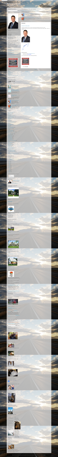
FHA (8, 119)
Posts (10, 175)
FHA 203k (9, 120)
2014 (9, 165)
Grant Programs (10, 124)
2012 (9, 167)
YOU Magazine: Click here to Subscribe (13, 153)
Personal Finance (10, 139)
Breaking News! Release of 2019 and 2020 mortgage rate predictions (15, 96)
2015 (9, 164)
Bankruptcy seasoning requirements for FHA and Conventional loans (30, 10)
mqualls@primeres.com (31, 53)
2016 (9, 163)
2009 (9, 170)
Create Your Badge (14, 380)
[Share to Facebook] (26, 66)
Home (36, 69)
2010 (9, 169)
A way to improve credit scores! (15, 85)
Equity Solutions (10, 118)
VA (8, 152)
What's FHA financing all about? (29, 13)
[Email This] (24, 66)
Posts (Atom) (26, 71)
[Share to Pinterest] (27, 66)
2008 (9, 171)
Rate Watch (9, 143)
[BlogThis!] (25, 66)
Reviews (9, 71)
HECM (9, 126)
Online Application (10, 138)
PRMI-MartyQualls (13, 4)
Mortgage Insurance (10, 135)
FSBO (9, 123)
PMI (8, 141)
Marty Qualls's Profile (10, 380)
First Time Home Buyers (11, 122)
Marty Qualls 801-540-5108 (16, 180)
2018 (9, 161)
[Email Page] (23, 66)
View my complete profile (15, 183)
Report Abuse (10, 201)
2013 (9, 166)
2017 (9, 162)
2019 (9, 157)
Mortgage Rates (10, 137)
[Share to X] (26, 66)
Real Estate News (10, 144)
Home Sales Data (10, 128)
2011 (9, 168)
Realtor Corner (10, 74)
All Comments (11, 176)
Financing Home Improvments (12, 121)
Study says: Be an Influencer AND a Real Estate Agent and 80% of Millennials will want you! (15, 90)
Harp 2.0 (9, 125)
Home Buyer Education (11, 127)
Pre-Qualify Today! (10, 72)
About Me (9, 73)
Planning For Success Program (12, 140)
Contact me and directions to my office (13, 75)
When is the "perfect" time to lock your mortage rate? (31, 17)
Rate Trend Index (10, 142)
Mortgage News (10, 136)
